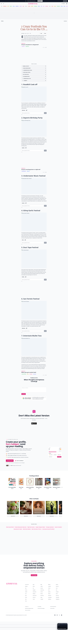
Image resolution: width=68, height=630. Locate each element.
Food (43, 6)
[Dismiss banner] (45, 397)
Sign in (23, 462)
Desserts (57, 586)
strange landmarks (50, 527)
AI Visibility (39, 606)
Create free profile (10, 460)
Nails (49, 6)
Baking (14, 6)
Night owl (28, 171)
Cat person (23, 46)
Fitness (26, 6)
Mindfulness (4, 6)
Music (57, 593)
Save (41, 33)
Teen (26, 599)
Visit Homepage (34, 575)
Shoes (52, 6)
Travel (34, 599)
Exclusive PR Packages (41, 608)
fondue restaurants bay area (20, 527)
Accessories (27, 584)
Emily (23, 33)
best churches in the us (36, 529)
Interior (39, 6)
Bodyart (26, 586)
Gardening (35, 6)
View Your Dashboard (20, 460)
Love (26, 593)
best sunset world (10, 527)
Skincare (34, 597)
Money (42, 593)
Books (55, 6)
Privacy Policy (52, 608)
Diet (1, 6)
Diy (41, 6)
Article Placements (53, 606)
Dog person (27, 46)
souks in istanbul (58, 527)
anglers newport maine (40, 527)
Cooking (29, 6)
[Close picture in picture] (58, 623)
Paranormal (34, 595)
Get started (59, 456)
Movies (11, 6)
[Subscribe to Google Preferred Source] (27, 398)
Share (45, 33)
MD (30, 33)
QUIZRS (46, 47)
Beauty (62, 6)
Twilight (42, 599)
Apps (23, 6)
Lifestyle (57, 591)
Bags (64, 6)
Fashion (21, 6)
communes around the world (48, 529)
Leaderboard (50, 456)
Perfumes (49, 595)
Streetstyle (58, 6)
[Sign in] (66, 3)
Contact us (26, 606)
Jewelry (32, 6)
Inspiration (34, 591)
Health (26, 591)
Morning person (24, 171)
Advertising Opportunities (29, 608)
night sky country (31, 527)
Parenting (42, 595)
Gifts (8, 6)
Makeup (34, 593)
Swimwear (46, 6)
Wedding (49, 599)
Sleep (41, 597)
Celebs (42, 586)
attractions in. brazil (18, 529)
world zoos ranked (27, 529)
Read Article (15, 516)
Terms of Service (27, 610)
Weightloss (17, 6)
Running (57, 595)
